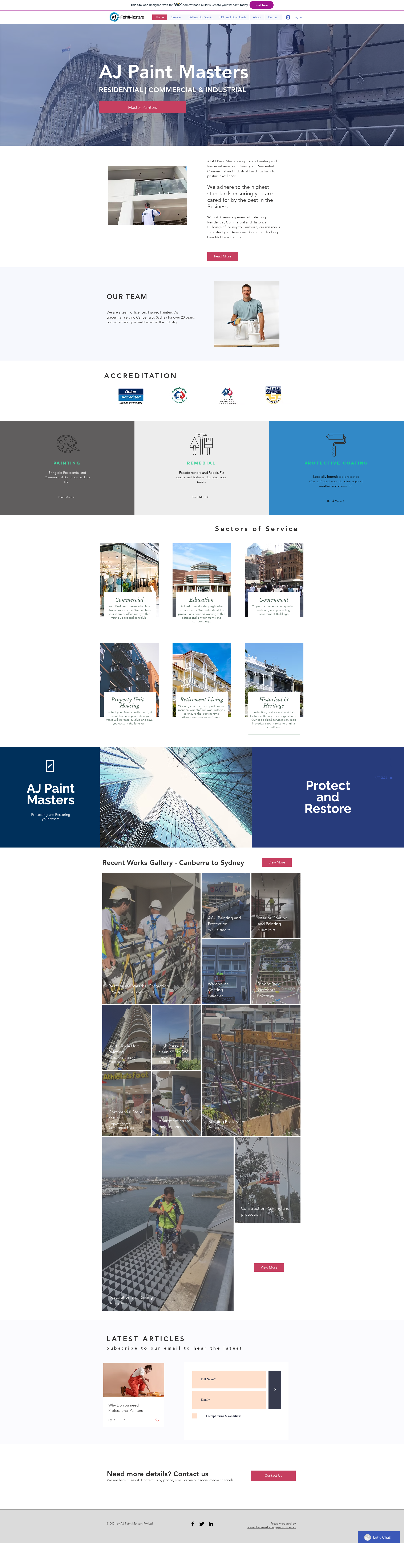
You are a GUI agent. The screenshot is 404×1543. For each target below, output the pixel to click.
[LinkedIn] (211, 1524)
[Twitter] (202, 1524)
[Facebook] (193, 1524)
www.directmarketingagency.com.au (271, 1527)
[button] (66, 497)
